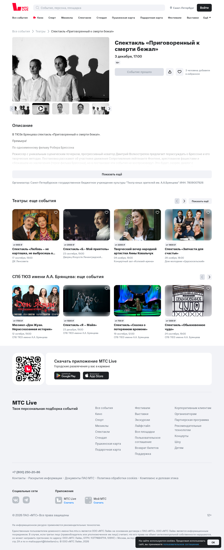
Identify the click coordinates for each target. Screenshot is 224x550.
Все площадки (145, 431)
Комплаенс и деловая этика (159, 478)
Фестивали (174, 17)
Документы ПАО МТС (79, 478)
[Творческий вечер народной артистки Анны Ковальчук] (137, 224)
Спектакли (84, 17)
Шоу (178, 442)
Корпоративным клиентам (193, 408)
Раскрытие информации (45, 478)
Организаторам (186, 414)
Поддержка (143, 453)
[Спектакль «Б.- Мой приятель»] (86, 224)
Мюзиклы (67, 17)
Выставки (193, 17)
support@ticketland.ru (46, 541)
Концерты (181, 436)
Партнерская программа (192, 420)
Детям (179, 448)
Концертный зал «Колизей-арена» (134, 261)
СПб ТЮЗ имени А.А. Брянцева (29, 337)
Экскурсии (142, 420)
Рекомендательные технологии (188, 427)
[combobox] (103, 8)
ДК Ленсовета (20, 261)
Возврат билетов (147, 448)
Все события (20, 17)
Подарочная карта (151, 17)
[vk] (15, 499)
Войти (204, 7)
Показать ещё (112, 174)
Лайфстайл (142, 425)
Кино (40, 17)
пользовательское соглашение (181, 544)
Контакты (19, 478)
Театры (41, 31)
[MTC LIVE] (20, 7)
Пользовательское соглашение (147, 439)
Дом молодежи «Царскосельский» (184, 261)
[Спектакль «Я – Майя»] (86, 300)
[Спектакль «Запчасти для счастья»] (188, 224)
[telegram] (26, 499)
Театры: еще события (34, 200)
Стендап (102, 17)
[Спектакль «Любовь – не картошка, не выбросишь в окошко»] (35, 224)
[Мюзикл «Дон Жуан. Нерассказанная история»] (35, 300)
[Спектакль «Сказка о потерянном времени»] (137, 300)
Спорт (52, 17)
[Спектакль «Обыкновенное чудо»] (188, 300)
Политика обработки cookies (117, 478)
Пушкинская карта (123, 17)
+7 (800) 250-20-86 (26, 472)
